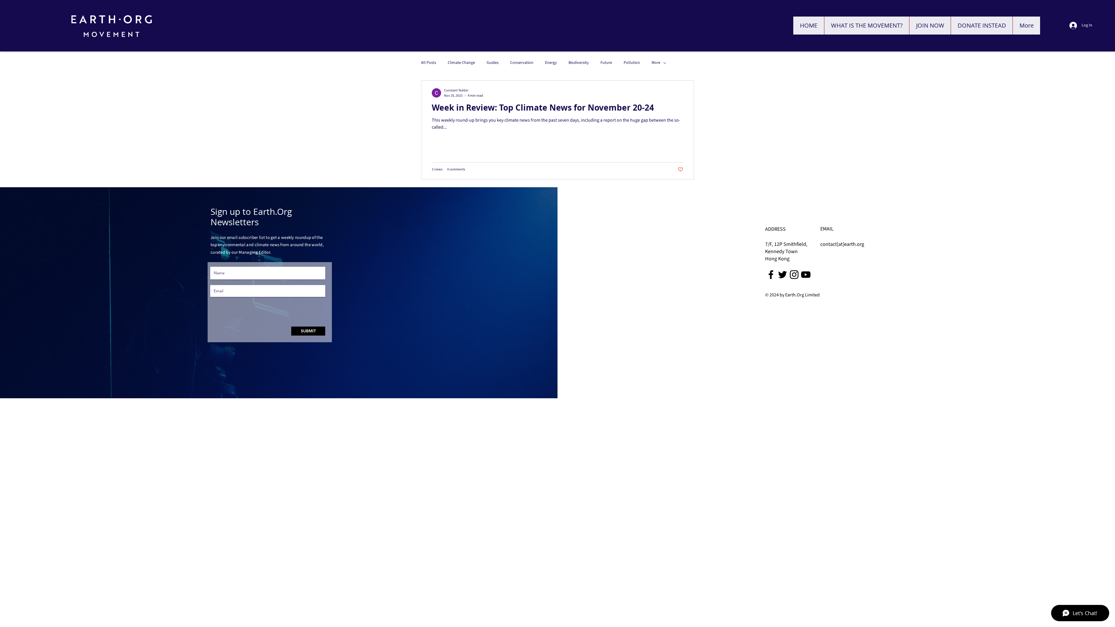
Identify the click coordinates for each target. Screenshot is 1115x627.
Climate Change (461, 63)
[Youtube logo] (806, 274)
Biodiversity (579, 63)
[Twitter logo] (782, 274)
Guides (493, 63)
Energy (551, 63)
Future (606, 63)
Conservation (521, 63)
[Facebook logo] (771, 274)
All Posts (428, 63)
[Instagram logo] (794, 274)
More (656, 63)
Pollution (632, 63)
